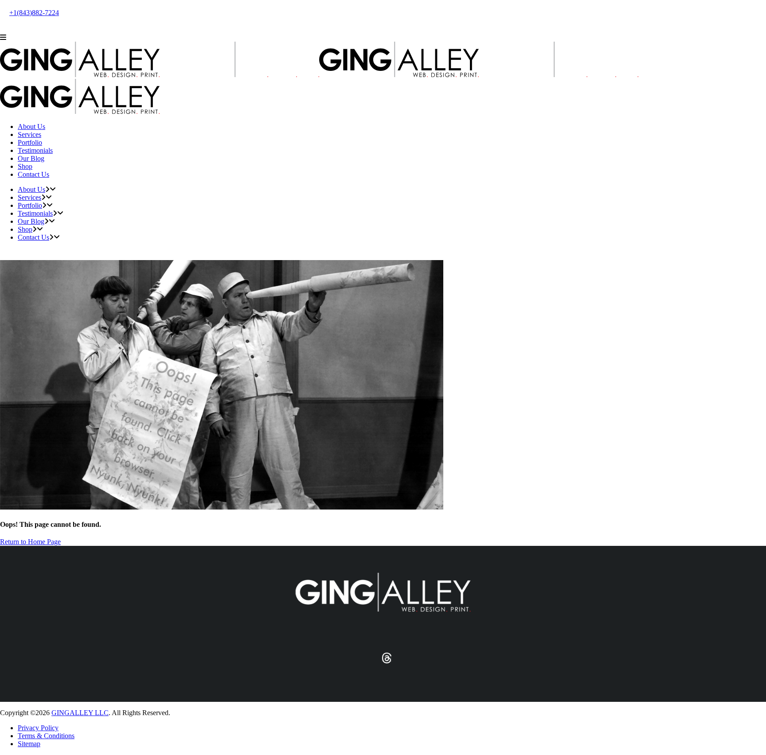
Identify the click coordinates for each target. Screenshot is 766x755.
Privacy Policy (38, 728)
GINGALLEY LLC (80, 712)
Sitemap (29, 743)
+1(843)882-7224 (34, 12)
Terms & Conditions (46, 735)
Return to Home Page (30, 541)
